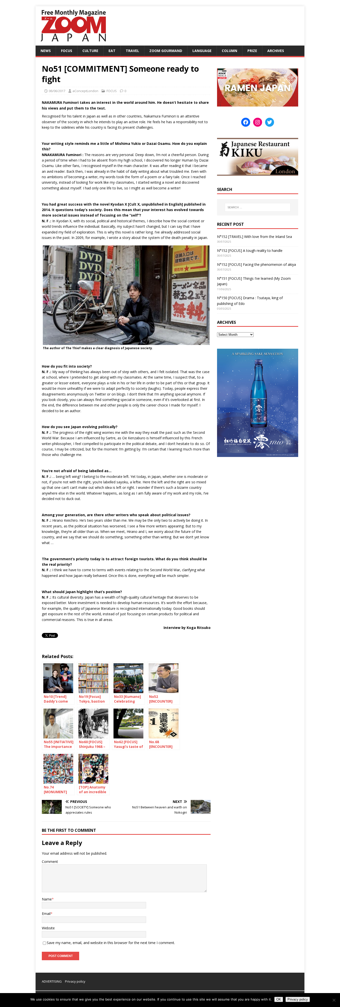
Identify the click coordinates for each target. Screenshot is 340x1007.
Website (48, 928)
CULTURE (90, 50)
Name (47, 899)
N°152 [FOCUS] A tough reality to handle (250, 250)
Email (46, 913)
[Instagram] (257, 122)
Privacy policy (75, 981)
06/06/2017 (57, 91)
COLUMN (229, 50)
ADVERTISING (52, 981)
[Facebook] (245, 122)
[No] (333, 1000)
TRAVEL (132, 50)
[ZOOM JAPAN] (73, 42)
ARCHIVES (275, 50)
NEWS (46, 50)
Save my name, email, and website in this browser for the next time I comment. (111, 942)
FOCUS (66, 50)
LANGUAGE (202, 50)
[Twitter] (269, 122)
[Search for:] (257, 207)
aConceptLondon (85, 91)
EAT (112, 50)
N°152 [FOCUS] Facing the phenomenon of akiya (256, 264)
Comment (50, 861)
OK (278, 999)
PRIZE (252, 50)
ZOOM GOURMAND (165, 50)
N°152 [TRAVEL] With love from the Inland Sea (254, 236)
